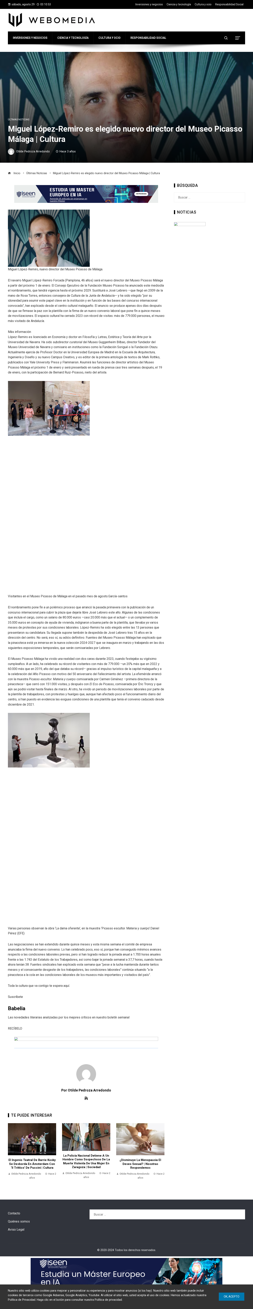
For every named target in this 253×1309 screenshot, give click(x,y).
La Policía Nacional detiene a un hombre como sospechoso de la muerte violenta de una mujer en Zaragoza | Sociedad (86, 1161)
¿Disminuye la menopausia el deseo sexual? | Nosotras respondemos (140, 1163)
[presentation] (12, 1153)
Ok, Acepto (231, 1296)
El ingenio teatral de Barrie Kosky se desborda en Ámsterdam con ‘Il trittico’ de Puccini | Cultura (32, 1163)
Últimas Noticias (18, 119)
